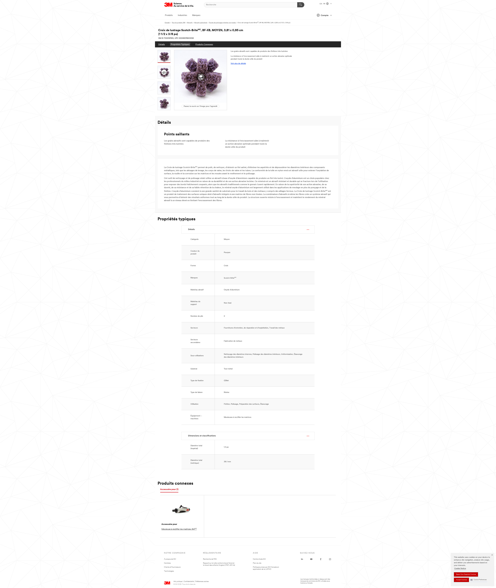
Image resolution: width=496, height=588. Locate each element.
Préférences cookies (202, 581)
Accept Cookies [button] (461, 580)
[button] (478, 580)
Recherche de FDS (210, 559)
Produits (169, 15)
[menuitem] (162, 44)
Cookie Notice (460, 569)
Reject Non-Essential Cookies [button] (466, 574)
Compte (324, 15)
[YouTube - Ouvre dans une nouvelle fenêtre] (311, 559)
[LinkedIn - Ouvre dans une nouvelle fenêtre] (302, 559)
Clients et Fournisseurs (172, 567)
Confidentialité (189, 581)
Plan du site (257, 563)
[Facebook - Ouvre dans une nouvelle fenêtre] (321, 559)
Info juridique (177, 581)
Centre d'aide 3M (259, 559)
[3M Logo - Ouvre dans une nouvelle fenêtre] (179, 4)
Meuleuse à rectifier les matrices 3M (179, 529)
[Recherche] (300, 4)
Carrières (167, 563)
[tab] (169, 489)
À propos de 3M (170, 559)
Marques (196, 15)
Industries (182, 15)
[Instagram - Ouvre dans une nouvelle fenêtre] (330, 559)
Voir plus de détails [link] (238, 64)
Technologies (169, 571)
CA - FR (323, 4)
